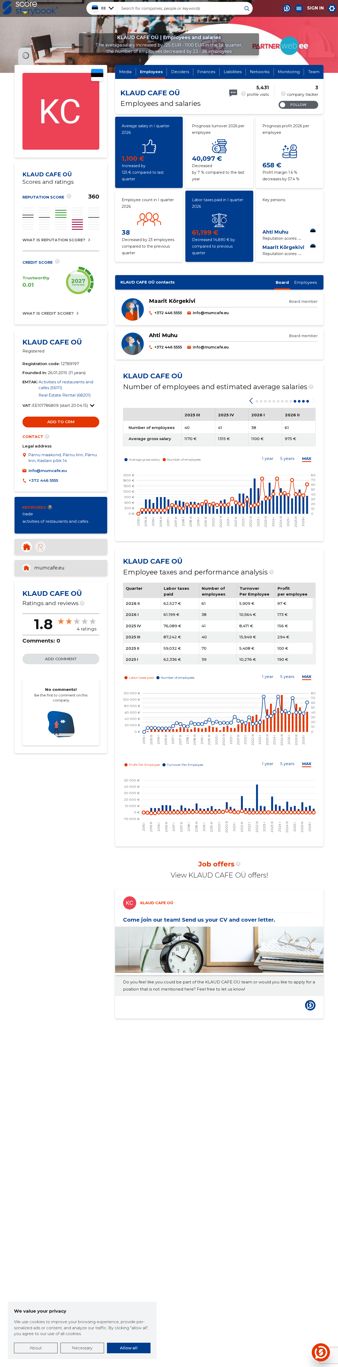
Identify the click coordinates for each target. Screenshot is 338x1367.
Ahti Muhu (275, 232)
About (36, 1347)
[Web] (26, 546)
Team (314, 71)
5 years (287, 458)
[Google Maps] (25, 458)
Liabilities (233, 71)
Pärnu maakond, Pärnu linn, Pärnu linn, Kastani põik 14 (62, 457)
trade (27, 513)
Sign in (315, 8)
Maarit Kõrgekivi (283, 247)
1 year (267, 458)
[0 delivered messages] (233, 93)
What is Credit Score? (48, 313)
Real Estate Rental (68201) (65, 395)
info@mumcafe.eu (48, 470)
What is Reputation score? (53, 240)
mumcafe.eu (49, 568)
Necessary (82, 1347)
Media (125, 71)
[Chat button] (287, 8)
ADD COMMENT (61, 658)
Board (282, 282)
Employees (151, 71)
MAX (306, 458)
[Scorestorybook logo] (30, 8)
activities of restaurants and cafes (55, 521)
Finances (206, 71)
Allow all (129, 1347)
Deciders (180, 71)
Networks (259, 71)
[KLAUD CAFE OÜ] (60, 148)
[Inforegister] (40, 546)
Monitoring (289, 71)
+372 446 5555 (43, 480)
